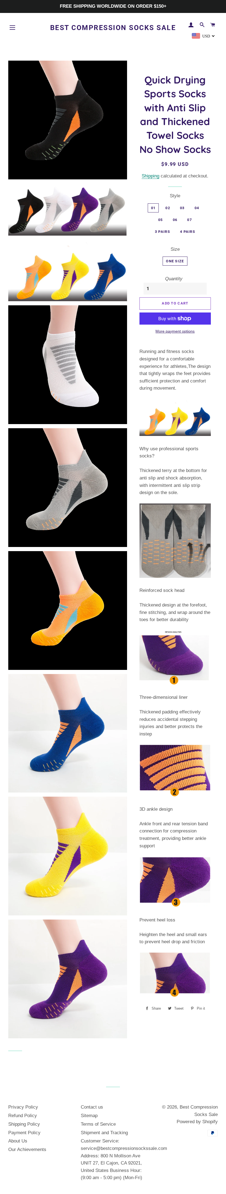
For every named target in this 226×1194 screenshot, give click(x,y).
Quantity (173, 278)
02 (167, 208)
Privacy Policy (23, 1107)
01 (153, 208)
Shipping (150, 176)
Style (175, 195)
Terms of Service (98, 1124)
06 (175, 220)
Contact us (92, 1107)
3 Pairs (162, 232)
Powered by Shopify (197, 1121)
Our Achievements (27, 1149)
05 (160, 220)
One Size (175, 261)
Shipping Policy (24, 1124)
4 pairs (187, 232)
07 (189, 220)
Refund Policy (22, 1115)
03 (182, 208)
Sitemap (89, 1115)
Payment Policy (24, 1132)
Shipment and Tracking (104, 1132)
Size (175, 249)
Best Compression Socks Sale (113, 28)
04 (197, 208)
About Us (17, 1141)
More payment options (175, 331)
